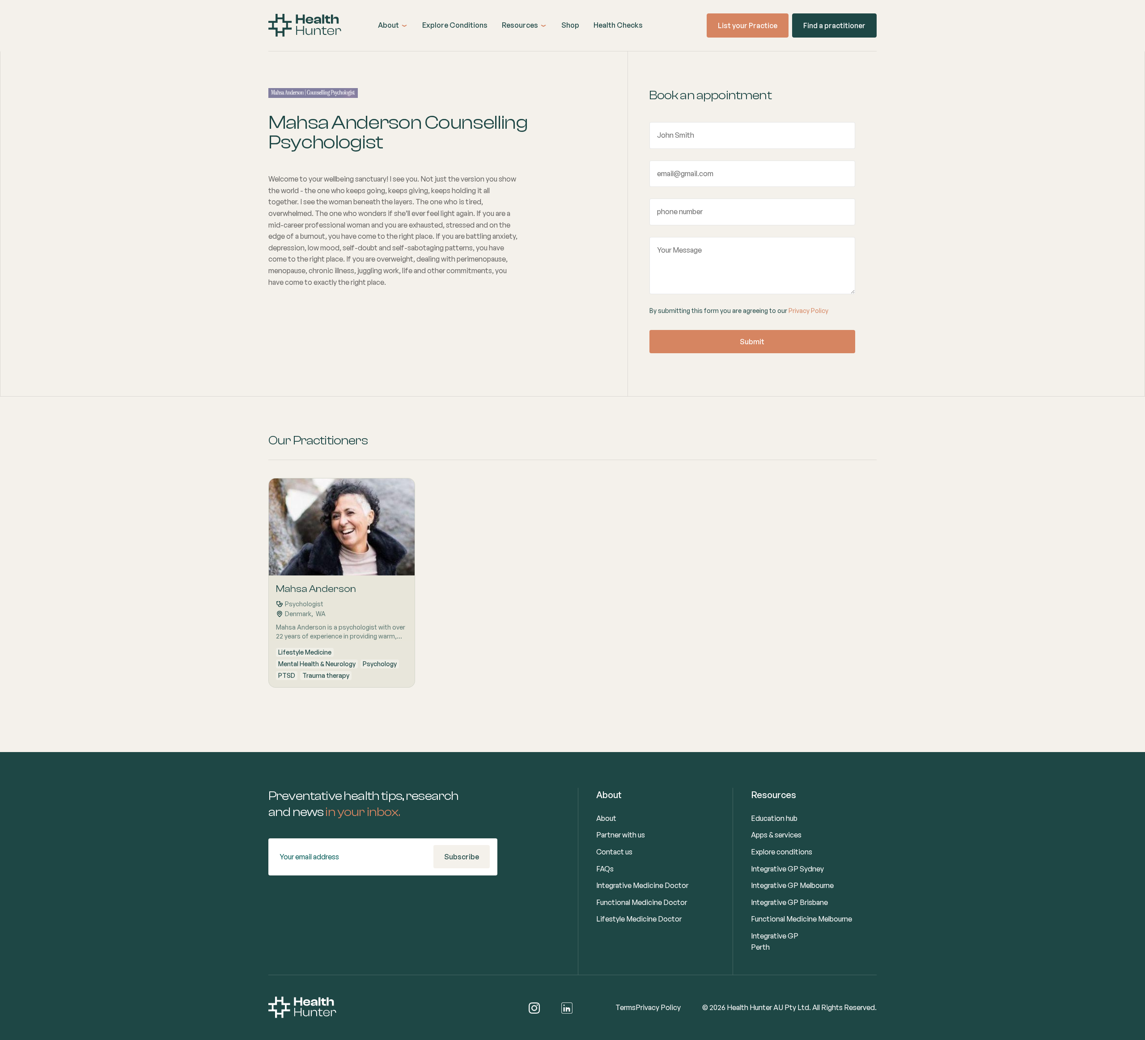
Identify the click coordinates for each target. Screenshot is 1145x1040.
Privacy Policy (808, 310)
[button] (393, 25)
